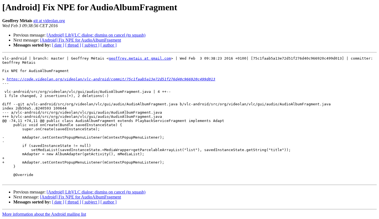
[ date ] (58, 45)
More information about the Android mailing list (44, 214)
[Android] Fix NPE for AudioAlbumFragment (80, 40)
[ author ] (108, 45)
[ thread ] (73, 45)
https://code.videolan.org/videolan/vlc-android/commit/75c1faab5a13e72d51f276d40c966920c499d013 (111, 79)
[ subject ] (90, 45)
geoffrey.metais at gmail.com (140, 58)
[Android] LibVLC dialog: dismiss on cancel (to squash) (96, 35)
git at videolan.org (49, 20)
